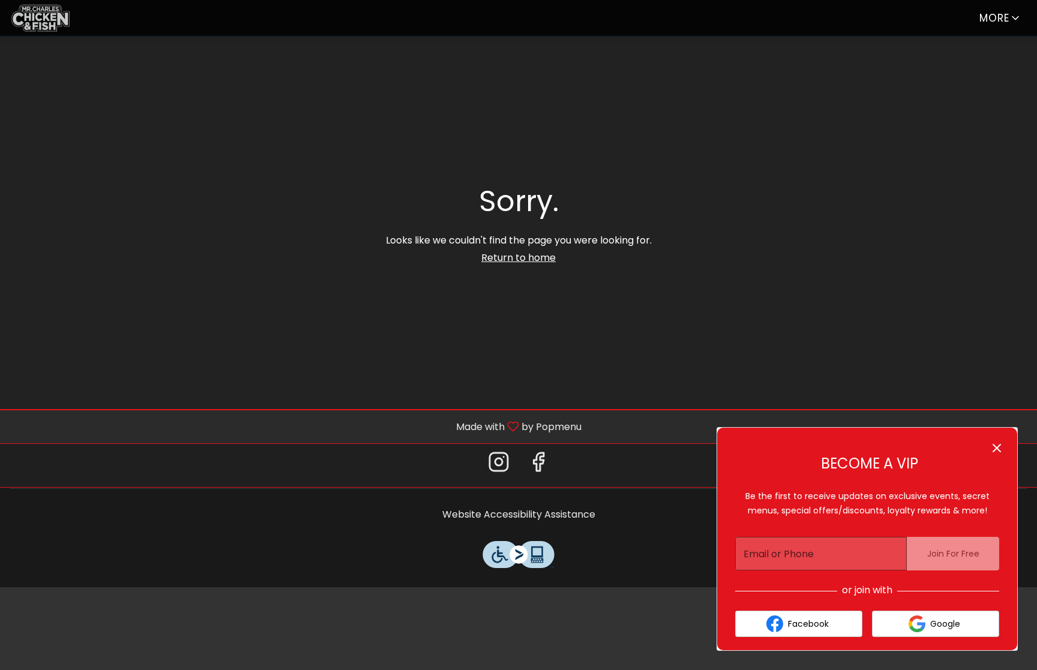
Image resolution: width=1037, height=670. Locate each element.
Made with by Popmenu (295, 426)
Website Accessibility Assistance (518, 514)
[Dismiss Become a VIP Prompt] (996, 448)
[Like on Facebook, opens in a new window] (538, 465)
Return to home (518, 258)
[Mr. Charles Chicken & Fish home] (64, 18)
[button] (1000, 18)
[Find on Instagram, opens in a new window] (498, 465)
